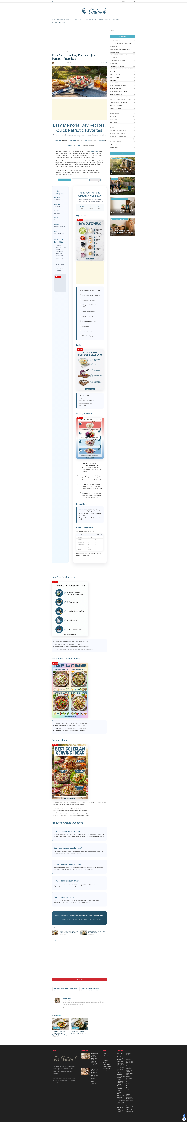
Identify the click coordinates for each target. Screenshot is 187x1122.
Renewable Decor (115, 125)
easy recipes (81, 919)
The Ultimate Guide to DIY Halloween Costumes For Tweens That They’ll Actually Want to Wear (94, 1075)
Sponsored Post (107, 1066)
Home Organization (115, 88)
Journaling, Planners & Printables (120, 97)
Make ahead (82, 509)
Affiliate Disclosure (107, 1055)
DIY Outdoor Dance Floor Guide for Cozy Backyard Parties (121, 191)
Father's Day (113, 63)
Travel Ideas (113, 144)
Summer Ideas (114, 139)
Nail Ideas (112, 111)
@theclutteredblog (67, 919)
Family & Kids (78, 19)
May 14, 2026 (114, 234)
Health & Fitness (114, 83)
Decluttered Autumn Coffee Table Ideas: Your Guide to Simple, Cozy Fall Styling (94, 1058)
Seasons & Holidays (58, 22)
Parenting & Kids (114, 113)
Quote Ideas (113, 119)
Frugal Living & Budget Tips (117, 66)
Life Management (104, 19)
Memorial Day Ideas (115, 108)
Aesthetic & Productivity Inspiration (120, 43)
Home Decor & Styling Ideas (118, 85)
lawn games (94, 151)
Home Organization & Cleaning (118, 91)
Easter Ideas (113, 57)
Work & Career (114, 147)
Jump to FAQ (95, 180)
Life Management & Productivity (119, 102)
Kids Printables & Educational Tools (120, 99)
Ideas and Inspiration (60, 51)
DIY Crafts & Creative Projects (118, 55)
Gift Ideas (112, 71)
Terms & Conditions (107, 1068)
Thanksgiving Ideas (115, 141)
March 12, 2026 (114, 193)
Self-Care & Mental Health (117, 133)
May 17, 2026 (113, 214)
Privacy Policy (106, 1064)
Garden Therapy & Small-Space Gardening (121, 69)
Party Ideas (113, 116)
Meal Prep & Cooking (116, 105)
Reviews (112, 127)
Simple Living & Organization (118, 136)
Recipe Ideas (68, 51)
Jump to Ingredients (80, 180)
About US (105, 1053)
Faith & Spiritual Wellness (117, 60)
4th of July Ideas (115, 41)
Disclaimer (105, 1060)
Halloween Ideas (114, 80)
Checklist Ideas (114, 52)
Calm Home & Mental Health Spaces (120, 49)
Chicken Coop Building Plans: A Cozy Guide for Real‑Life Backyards (122, 170)
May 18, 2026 (114, 173)
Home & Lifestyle (90, 19)
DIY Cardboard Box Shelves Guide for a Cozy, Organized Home (122, 211)
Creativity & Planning (64, 19)
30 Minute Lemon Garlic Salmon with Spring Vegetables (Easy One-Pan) (69, 931)
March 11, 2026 (68, 62)
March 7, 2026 (63, 934)
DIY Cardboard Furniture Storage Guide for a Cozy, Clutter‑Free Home (122, 231)
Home (53, 19)
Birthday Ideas (114, 46)
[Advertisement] (64, 40)
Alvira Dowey (59, 62)
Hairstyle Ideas (114, 77)
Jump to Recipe (64, 180)
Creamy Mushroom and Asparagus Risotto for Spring (96, 931)
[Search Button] (134, 1)
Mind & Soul (116, 19)
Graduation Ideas (115, 74)
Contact (105, 1058)
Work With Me (106, 1071)
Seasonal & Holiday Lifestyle (118, 130)
